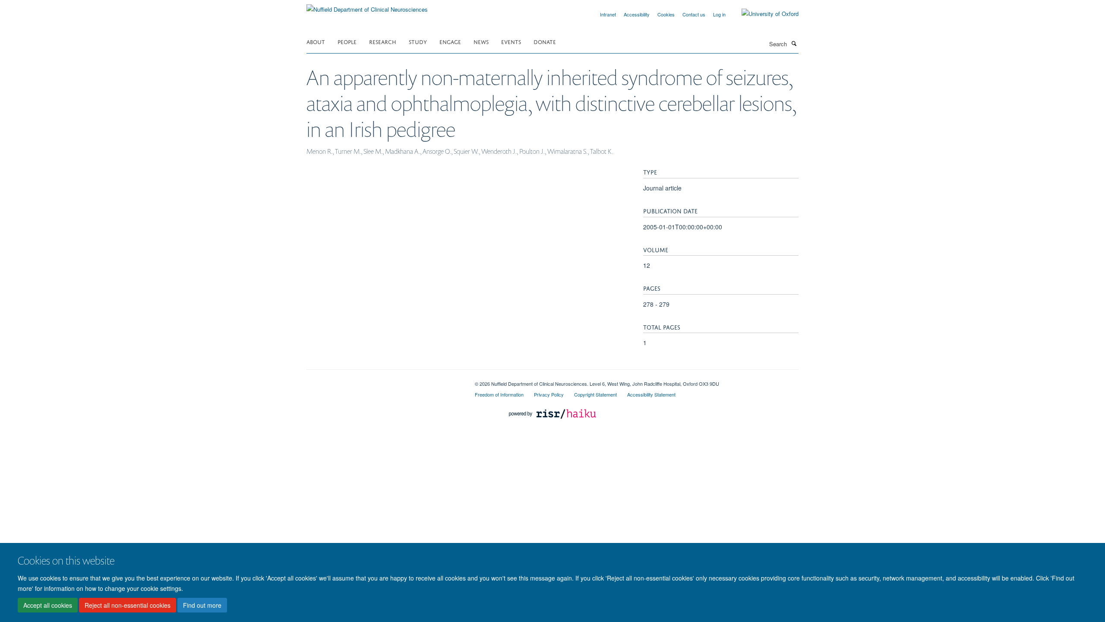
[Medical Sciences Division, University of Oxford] (384, 380)
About (315, 41)
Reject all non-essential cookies (127, 605)
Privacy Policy (549, 394)
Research (382, 41)
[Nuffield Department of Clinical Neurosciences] (367, 6)
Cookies (666, 14)
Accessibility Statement (651, 394)
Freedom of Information (499, 394)
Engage (450, 41)
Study (418, 41)
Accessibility (637, 14)
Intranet (608, 14)
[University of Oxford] (764, 14)
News (481, 41)
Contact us (693, 14)
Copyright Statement (595, 394)
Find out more (202, 605)
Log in (719, 14)
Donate (545, 41)
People (347, 41)
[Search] (794, 43)
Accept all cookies (47, 605)
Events (511, 41)
